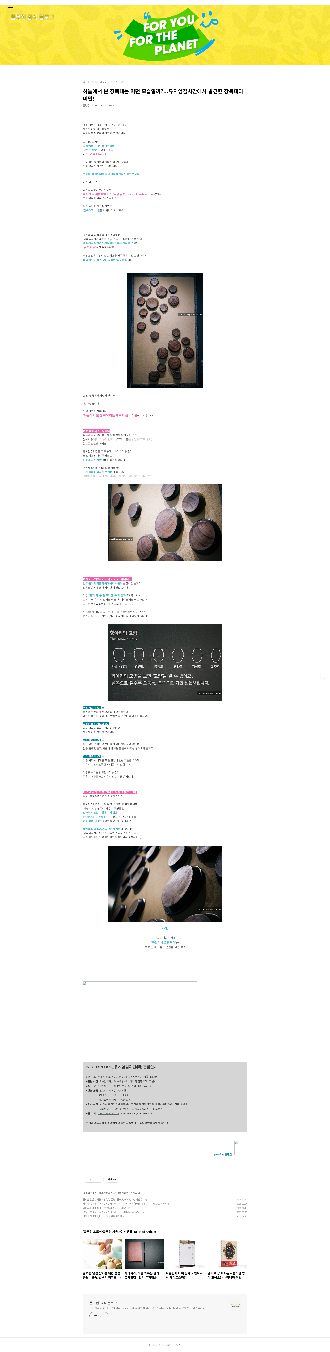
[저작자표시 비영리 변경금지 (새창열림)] (125, 1179)
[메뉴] (10, 7)
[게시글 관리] (99, 1179)
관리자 (178, 1344)
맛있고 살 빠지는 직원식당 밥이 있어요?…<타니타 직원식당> (112, 1212)
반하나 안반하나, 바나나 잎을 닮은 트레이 (102, 1216)
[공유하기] (94, 1179)
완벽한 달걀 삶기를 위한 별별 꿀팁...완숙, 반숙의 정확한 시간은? (113, 1199)
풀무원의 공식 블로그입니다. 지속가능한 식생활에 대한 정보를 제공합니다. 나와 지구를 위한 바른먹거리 (147, 1308)
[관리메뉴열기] (323, 676)
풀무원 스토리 (90, 1193)
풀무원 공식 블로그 (103, 1302)
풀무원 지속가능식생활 (110, 1193)
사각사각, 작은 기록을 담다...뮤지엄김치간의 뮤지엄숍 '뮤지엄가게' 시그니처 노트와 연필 (125, 1203)
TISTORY (165, 1344)
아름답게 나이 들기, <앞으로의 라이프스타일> (105, 1207)
